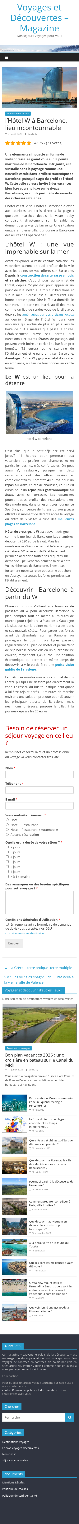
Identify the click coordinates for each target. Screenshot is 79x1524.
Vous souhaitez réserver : (25, 815)
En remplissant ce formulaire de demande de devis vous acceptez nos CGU (38, 926)
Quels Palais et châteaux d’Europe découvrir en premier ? (51, 1142)
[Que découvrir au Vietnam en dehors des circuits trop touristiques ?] (14, 1220)
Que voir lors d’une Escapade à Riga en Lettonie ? (49, 1309)
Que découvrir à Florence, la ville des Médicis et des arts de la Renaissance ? (50, 1164)
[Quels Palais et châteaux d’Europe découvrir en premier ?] (14, 1138)
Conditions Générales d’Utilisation (32, 920)
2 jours (16, 847)
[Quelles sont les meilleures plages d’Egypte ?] (14, 1261)
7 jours (16, 872)
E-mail (11, 799)
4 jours (16, 857)
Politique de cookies (15, 1489)
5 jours (16, 862)
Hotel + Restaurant (24, 825)
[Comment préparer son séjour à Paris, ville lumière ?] (14, 1200)
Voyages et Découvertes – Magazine (39, 17)
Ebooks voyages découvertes (20, 1448)
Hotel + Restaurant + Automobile (34, 830)
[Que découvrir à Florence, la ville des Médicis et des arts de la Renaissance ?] (14, 1158)
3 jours (16, 852)
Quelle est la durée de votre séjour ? (33, 843)
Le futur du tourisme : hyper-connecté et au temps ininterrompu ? (48, 1122)
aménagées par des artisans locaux (48, 314)
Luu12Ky (32, 134)
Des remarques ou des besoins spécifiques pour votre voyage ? (37, 886)
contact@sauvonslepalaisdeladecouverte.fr (30, 1390)
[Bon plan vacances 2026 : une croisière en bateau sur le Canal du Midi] (39, 1006)
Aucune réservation (25, 835)
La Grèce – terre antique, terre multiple (38, 967)
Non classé (9, 1454)
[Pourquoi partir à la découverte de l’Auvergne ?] (14, 1180)
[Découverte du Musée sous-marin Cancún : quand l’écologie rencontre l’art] (14, 1096)
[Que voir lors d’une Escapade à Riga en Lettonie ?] (14, 1306)
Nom (10, 768)
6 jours (16, 867)
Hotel (14, 820)
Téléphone (14, 784)
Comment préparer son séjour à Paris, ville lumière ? (49, 1203)
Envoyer (14, 943)
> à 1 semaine (20, 877)
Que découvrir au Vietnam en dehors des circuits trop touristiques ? (48, 1225)
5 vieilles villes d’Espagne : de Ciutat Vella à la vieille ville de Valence (39, 980)
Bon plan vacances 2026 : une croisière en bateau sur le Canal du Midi (39, 1060)
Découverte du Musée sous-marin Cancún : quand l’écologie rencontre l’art (51, 1101)
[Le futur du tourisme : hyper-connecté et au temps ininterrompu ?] (14, 1117)
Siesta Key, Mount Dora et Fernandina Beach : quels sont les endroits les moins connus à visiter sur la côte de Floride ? (51, 1288)
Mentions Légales (13, 1482)
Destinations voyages (18, 1048)
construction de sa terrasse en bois (47, 275)
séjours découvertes (18, 113)
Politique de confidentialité (19, 1495)
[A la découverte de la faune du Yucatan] (14, 1241)
